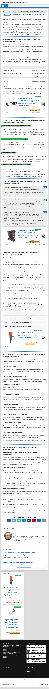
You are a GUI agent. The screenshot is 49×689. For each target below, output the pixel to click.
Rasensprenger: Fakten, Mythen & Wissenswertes (13, 653)
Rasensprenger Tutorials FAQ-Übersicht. (24, 567)
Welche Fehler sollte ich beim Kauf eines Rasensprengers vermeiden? (18, 562)
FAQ (16, 11)
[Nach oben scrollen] (47, 686)
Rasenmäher (27, 681)
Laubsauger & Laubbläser (33, 681)
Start (9, 11)
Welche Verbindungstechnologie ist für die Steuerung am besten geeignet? (20, 314)
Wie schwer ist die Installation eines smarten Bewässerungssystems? (19, 318)
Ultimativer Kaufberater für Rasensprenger (12, 656)
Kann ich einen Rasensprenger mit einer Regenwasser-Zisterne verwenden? (19, 552)
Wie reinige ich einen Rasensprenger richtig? (13, 559)
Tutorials (12, 11)
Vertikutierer (23, 681)
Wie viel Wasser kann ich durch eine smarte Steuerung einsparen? (18, 326)
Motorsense (40, 681)
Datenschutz (40, 684)
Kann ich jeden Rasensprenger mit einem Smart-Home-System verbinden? (20, 310)
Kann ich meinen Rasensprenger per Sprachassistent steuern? (18, 322)
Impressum (46, 684)
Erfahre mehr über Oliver (40, 543)
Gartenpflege (9, 681)
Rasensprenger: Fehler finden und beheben (13, 649)
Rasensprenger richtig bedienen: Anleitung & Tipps (13, 646)
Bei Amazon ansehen (34, 110)
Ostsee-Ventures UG (10, 684)
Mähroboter (14, 681)
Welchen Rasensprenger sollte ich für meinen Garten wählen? (16, 555)
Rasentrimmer (18, 681)
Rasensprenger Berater (15, 2)
